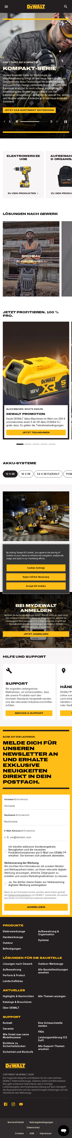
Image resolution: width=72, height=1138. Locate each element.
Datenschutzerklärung (19, 895)
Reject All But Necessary (36, 577)
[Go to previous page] (4, 121)
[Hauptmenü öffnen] (6, 6)
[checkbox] (5, 851)
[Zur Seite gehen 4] (44, 444)
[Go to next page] (57, 121)
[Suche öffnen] (65, 6)
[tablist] (36, 474)
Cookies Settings (36, 568)
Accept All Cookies (36, 586)
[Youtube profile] (21, 1104)
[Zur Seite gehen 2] (27, 444)
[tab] (10, 474)
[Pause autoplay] (65, 121)
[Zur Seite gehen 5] (52, 444)
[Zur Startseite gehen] (36, 6)
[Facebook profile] (5, 1104)
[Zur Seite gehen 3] (36, 444)
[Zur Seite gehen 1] (19, 444)
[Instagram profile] (13, 1104)
